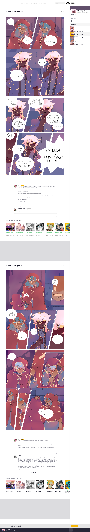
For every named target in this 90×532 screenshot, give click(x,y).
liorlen (19, 185)
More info (13, 526)
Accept (74, 526)
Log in (68, 3)
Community (35, 3)
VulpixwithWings (21, 208)
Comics (26, 3)
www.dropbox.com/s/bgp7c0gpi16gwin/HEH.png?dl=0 (29, 193)
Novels (30, 3)
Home (22, 3)
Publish (72, 3)
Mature (40, 3)
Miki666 (19, 455)
